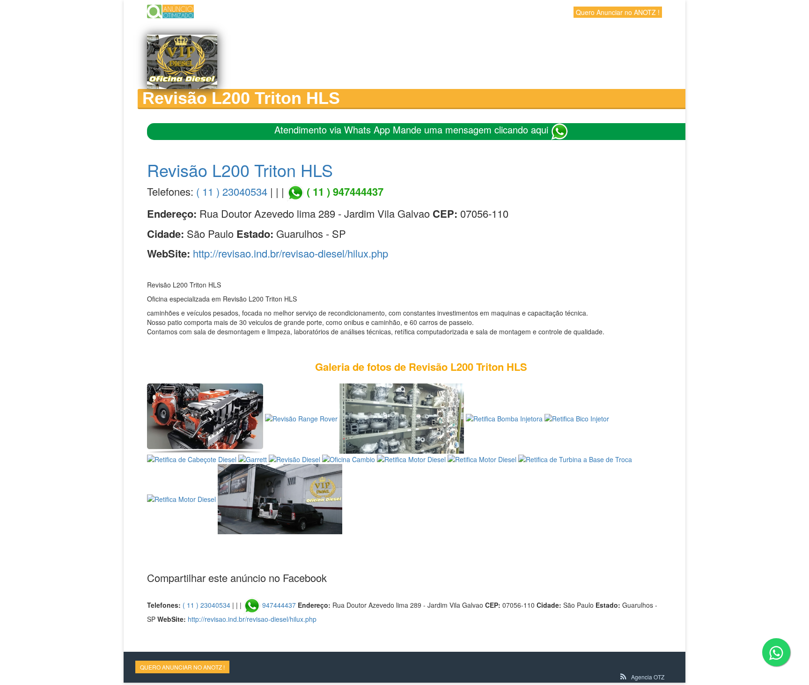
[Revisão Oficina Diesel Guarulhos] (280, 498)
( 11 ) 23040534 (231, 191)
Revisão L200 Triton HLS (240, 170)
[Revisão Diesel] (294, 458)
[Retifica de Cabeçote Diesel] (191, 458)
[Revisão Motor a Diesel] (205, 417)
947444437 (279, 605)
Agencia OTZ (647, 677)
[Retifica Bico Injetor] (576, 417)
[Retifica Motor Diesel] (411, 458)
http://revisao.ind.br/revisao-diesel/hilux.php (290, 253)
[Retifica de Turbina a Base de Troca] (401, 417)
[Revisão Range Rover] (301, 417)
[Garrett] (252, 458)
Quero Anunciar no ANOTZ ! (618, 12)
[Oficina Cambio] (348, 458)
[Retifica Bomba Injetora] (504, 417)
